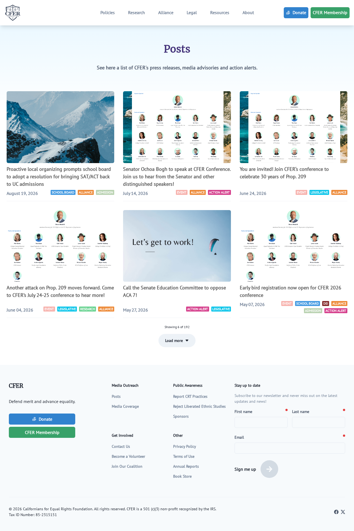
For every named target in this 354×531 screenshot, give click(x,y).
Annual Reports (186, 466)
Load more (174, 340)
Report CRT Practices (190, 396)
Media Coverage (125, 406)
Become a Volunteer (128, 456)
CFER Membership (330, 12)
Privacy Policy (184, 446)
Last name (300, 411)
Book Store (182, 476)
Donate (299, 12)
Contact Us (121, 446)
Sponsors (181, 416)
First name (243, 411)
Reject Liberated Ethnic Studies (199, 406)
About (248, 12)
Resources (219, 12)
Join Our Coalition (127, 466)
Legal (192, 12)
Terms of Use (183, 456)
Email (239, 437)
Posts (116, 396)
